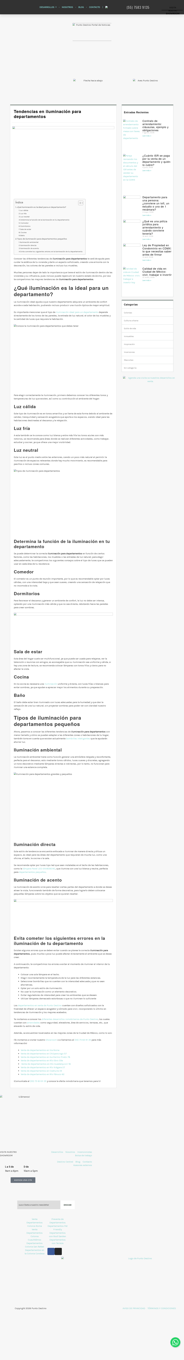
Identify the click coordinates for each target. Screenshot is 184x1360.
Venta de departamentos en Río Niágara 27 (43, 1067)
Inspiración (129, 344)
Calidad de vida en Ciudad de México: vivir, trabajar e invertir (157, 272)
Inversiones (129, 352)
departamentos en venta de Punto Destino (40, 1005)
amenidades (33, 1022)
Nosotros (67, 7)
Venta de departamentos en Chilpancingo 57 (44, 1053)
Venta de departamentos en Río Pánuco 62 (42, 1074)
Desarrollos (47, 7)
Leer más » (146, 136)
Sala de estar (25, 229)
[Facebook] (51, 1251)
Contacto (94, 7)
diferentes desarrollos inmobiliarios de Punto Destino (70, 1019)
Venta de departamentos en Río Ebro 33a (42, 1060)
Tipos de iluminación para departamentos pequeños (42, 239)
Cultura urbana (131, 320)
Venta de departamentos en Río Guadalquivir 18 (46, 1064)
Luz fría (23, 213)
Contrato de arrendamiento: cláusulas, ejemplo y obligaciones (155, 125)
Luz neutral (24, 217)
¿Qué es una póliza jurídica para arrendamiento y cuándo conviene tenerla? (154, 227)
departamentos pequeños (32, 872)
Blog (81, 7)
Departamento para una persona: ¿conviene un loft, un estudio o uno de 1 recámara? (155, 203)
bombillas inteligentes (78, 738)
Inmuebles (129, 336)
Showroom (51, 1039)
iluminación (50, 684)
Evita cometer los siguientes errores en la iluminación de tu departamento (51, 251)
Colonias (128, 312)
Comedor (24, 223)
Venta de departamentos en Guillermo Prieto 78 (45, 1057)
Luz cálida (24, 210)
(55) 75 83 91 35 (83, 1039)
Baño (22, 235)
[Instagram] (58, 1251)
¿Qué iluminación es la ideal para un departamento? (41, 207)
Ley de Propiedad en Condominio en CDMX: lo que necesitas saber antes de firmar (157, 249)
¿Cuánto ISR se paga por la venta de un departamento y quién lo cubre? (156, 160)
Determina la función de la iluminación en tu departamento (44, 220)
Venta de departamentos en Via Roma (40, 1050)
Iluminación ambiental (29, 242)
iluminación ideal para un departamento (77, 312)
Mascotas (128, 360)
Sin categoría (130, 368)
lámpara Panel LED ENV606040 (39, 868)
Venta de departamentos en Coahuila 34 (41, 1070)
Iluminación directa (28, 245)
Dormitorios (25, 226)
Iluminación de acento (29, 248)
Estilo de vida (130, 328)
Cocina (23, 232)
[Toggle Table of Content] (79, 202)
